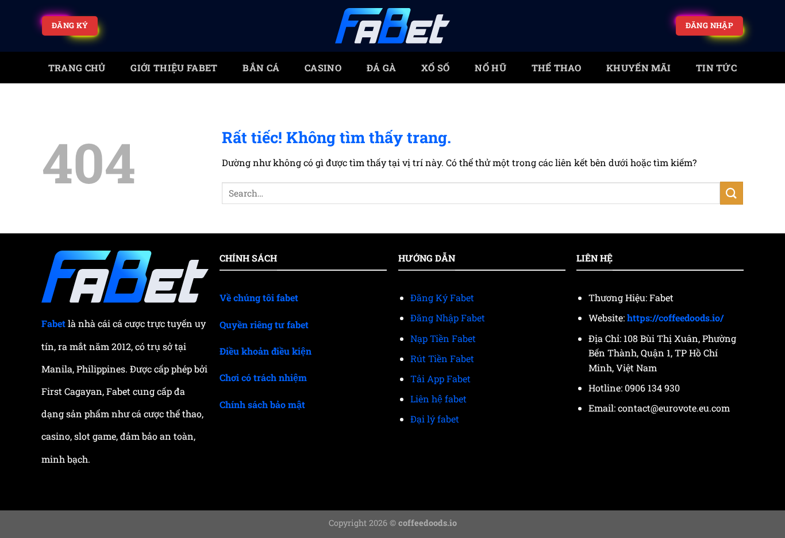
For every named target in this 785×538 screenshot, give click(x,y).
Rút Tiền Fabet (442, 358)
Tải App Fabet (440, 378)
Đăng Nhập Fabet (447, 318)
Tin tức (716, 68)
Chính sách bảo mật (262, 404)
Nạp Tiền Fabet (443, 338)
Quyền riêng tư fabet (264, 324)
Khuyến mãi (638, 68)
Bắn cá (261, 68)
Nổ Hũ (490, 68)
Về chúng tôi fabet (259, 297)
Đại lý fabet (434, 419)
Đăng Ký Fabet (442, 297)
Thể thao (557, 68)
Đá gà (382, 68)
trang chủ (77, 68)
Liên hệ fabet (438, 399)
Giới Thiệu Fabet (173, 68)
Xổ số (435, 68)
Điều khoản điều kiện (265, 351)
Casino (323, 68)
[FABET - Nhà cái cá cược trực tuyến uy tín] (392, 26)
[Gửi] (731, 193)
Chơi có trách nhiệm (263, 377)
